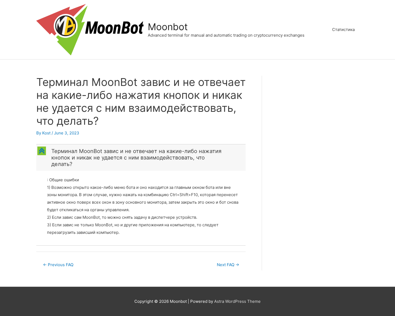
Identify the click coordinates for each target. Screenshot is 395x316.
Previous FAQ (58, 264)
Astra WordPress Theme (237, 301)
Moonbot (168, 26)
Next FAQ (228, 264)
